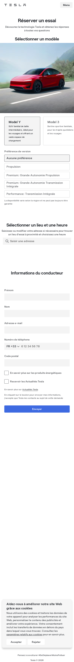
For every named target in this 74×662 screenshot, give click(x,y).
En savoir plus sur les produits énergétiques (35, 372)
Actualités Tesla (30, 389)
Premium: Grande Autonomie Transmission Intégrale (34, 184)
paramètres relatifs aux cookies (24, 634)
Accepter (16, 642)
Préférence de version (17, 151)
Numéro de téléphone (17, 339)
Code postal (11, 356)
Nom (7, 306)
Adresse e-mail (13, 323)
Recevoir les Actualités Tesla (27, 381)
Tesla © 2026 (37, 660)
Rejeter (36, 642)
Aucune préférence (19, 158)
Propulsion (13, 166)
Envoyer (37, 409)
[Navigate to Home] (15, 5)
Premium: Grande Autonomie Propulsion (33, 175)
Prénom (8, 290)
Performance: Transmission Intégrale (30, 194)
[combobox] (37, 241)
